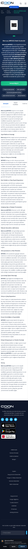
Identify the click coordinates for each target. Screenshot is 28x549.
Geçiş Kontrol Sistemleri (14, 474)
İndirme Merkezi (14, 456)
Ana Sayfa (2, 12)
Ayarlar (13, 546)
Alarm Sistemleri (14, 484)
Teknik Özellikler (15, 103)
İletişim (14, 459)
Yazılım (14, 471)
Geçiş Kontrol (9, 12)
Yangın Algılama (14, 499)
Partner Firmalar (14, 453)
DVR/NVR (14, 506)
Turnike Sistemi (14, 502)
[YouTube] (15, 419)
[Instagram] (11, 419)
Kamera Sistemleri (14, 481)
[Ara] (20, 3)
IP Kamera (14, 509)
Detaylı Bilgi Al (14, 83)
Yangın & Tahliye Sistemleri (14, 478)
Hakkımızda (14, 450)
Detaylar (5, 103)
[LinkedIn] (2, 419)
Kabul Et (23, 546)
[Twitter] (6, 419)
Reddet (5, 546)
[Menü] (25, 3)
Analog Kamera (14, 512)
